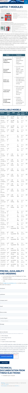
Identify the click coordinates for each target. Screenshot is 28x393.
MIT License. (6, 384)
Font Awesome (4, 385)
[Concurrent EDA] (14, 1)
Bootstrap (3, 382)
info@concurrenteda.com (9, 283)
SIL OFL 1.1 (17, 385)
